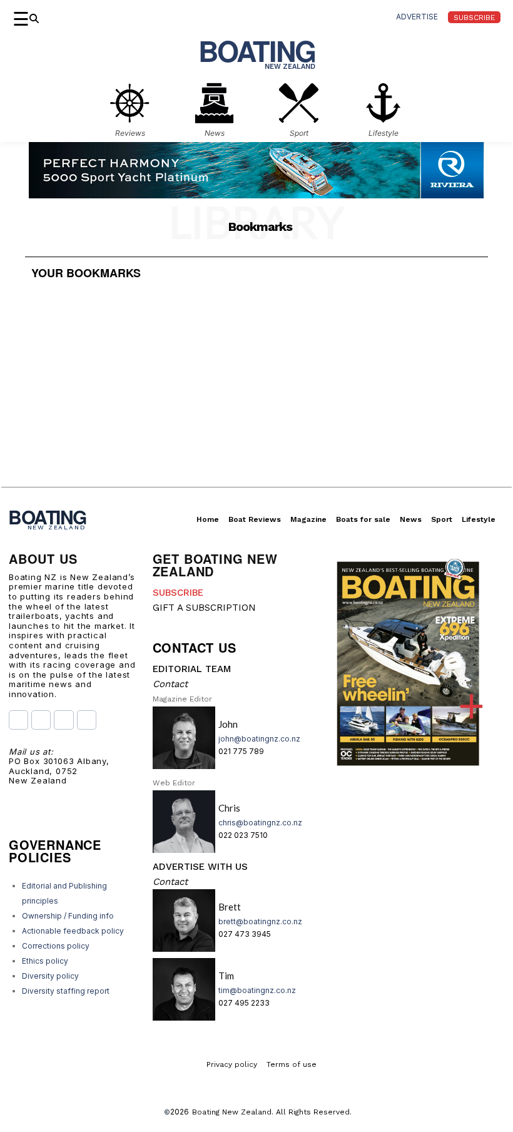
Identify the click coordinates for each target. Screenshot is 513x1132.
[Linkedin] (86, 720)
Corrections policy (55, 946)
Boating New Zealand (232, 1112)
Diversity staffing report (65, 991)
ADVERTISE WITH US (200, 866)
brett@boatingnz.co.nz (260, 921)
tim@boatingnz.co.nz (257, 990)
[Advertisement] (256, 399)
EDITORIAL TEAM (192, 669)
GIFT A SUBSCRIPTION (204, 607)
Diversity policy (50, 976)
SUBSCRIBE (178, 592)
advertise (417, 16)
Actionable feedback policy (73, 931)
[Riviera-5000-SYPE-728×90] (256, 194)
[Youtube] (63, 720)
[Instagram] (41, 720)
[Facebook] (18, 720)
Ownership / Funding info (68, 915)
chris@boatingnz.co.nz (260, 822)
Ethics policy (45, 961)
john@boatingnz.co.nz (259, 738)
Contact (170, 684)
